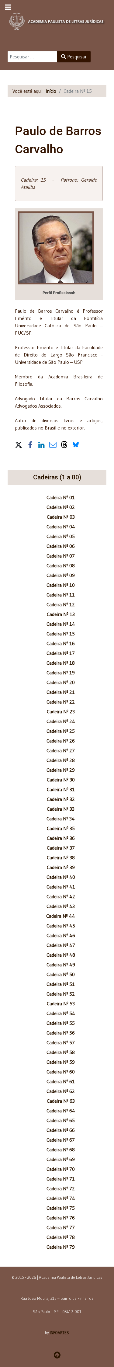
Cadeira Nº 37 (61, 848)
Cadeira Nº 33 (60, 809)
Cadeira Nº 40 (61, 877)
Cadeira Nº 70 (61, 1169)
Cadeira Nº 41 (61, 887)
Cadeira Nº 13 (61, 614)
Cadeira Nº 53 (61, 1003)
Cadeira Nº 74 (61, 1198)
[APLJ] (57, 20)
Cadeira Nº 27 (61, 750)
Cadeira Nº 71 (61, 1179)
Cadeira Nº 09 (61, 575)
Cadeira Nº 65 (61, 1120)
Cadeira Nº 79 (61, 1247)
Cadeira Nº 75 (61, 1208)
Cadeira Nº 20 (61, 682)
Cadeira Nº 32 (61, 799)
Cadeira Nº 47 (61, 945)
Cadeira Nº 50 (61, 974)
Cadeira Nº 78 (61, 1237)
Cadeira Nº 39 (61, 867)
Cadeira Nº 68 (61, 1149)
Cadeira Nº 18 (61, 663)
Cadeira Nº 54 (61, 1013)
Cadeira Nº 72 (61, 1188)
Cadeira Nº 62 (61, 1091)
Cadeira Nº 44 (60, 916)
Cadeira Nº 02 (61, 507)
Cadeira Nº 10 (61, 585)
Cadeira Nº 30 (61, 780)
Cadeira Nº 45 (61, 926)
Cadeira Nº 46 (61, 935)
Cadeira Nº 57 (61, 1042)
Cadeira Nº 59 (61, 1062)
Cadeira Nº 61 (61, 1081)
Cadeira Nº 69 (61, 1159)
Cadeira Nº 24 (61, 721)
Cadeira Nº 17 (61, 653)
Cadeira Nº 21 (61, 692)
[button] (18, 444)
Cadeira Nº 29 (61, 770)
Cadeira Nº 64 (61, 1111)
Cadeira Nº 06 (61, 546)
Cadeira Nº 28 (61, 760)
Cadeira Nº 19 (61, 673)
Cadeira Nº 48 (61, 955)
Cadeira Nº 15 (61, 634)
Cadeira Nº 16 (61, 643)
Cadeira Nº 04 (61, 526)
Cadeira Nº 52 (61, 994)
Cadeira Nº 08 (61, 565)
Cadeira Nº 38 (61, 857)
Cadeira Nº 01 (61, 497)
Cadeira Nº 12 (61, 604)
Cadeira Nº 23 (61, 711)
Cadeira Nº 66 (61, 1130)
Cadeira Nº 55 (61, 1023)
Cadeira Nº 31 (61, 789)
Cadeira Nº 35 (61, 828)
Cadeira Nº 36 (61, 838)
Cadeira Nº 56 (61, 1033)
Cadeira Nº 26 (61, 741)
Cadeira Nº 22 (61, 702)
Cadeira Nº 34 (61, 819)
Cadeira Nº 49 (61, 965)
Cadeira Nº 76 (61, 1218)
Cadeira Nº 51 (61, 984)
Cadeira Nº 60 (61, 1072)
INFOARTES (59, 1332)
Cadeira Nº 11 (61, 595)
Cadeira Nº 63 (61, 1101)
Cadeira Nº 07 (61, 556)
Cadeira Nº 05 (61, 536)
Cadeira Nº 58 (61, 1052)
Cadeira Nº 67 (61, 1140)
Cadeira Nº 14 (61, 624)
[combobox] (32, 56)
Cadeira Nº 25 (61, 731)
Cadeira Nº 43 (61, 906)
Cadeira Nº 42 (61, 896)
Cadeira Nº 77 (61, 1227)
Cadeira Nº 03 (61, 517)
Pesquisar (76, 57)
